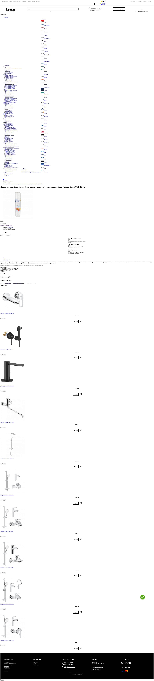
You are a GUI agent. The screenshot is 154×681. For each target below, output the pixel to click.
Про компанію (5, 1)
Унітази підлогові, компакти (11, 90)
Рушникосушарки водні (10, 144)
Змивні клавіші (8, 101)
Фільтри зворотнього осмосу (11, 169)
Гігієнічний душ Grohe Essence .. (7, 349)
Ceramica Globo (47, 54)
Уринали (4, 122)
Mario (45, 113)
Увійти (145, 1)
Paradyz (45, 139)
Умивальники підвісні (9, 84)
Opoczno (46, 132)
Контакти (38, 1)
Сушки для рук (8, 140)
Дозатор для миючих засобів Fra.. (7, 386)
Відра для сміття (8, 139)
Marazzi (45, 110)
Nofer (45, 126)
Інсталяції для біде (9, 97)
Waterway (46, 172)
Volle (45, 168)
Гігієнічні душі (8, 73)
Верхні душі (7, 69)
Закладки (133, 1)
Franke (45, 80)
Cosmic (45, 58)
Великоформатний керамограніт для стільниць (31, 172)
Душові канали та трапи (8, 113)
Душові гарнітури (9, 72)
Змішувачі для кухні (9, 79)
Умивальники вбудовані (10, 86)
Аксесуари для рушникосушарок (12, 145)
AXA (45, 41)
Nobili (45, 123)
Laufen (45, 106)
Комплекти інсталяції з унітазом (9, 102)
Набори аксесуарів (9, 141)
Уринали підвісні (8, 123)
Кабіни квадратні (8, 104)
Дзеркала (7, 126)
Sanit (45, 155)
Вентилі (7, 162)
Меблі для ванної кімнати (8, 124)
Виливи (7, 161)
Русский (103, 4)
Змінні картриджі (8, 170)
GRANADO (46, 87)
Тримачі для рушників (9, 131)
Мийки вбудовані (8, 165)
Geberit (45, 84)
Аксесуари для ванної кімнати (9, 127)
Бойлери (4, 172)
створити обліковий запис (18, 283)
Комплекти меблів (9, 125)
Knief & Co (46, 103)
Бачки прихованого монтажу (11, 100)
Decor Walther (47, 61)
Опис (4, 257)
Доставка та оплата (16, 1)
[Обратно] (3, 680)
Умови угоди (24, 1)
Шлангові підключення (10, 150)
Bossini (45, 48)
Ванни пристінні (8, 115)
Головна (6, 17)
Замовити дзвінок (118, 8)
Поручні (7, 136)
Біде (4, 118)
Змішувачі (5, 74)
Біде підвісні (7, 120)
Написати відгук (8, 225)
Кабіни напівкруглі (9, 106)
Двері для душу (8, 110)
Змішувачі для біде (9, 80)
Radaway (46, 145)
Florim (45, 77)
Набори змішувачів (9, 75)
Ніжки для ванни (8, 157)
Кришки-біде (8, 93)
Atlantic (45, 35)
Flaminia (46, 74)
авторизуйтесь (8, 283)
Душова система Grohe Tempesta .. (7, 458)
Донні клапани (8, 160)
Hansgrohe (46, 93)
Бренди (29, 1)
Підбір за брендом (36, 664)
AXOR (45, 45)
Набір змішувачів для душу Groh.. (7, 640)
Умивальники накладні (10, 87)
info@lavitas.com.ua (94, 10)
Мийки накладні (8, 166)
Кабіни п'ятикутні (9, 107)
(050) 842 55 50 (69, 664)
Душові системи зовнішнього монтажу (13, 67)
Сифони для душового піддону (11, 163)
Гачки (6, 132)
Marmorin (46, 116)
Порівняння (139, 1)
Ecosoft (45, 67)
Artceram (46, 32)
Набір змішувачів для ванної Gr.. (7, 495)
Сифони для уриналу (9, 153)
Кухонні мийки (6, 164)
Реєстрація (150, 1)
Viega (45, 162)
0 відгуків (2, 225)
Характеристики (6, 258)
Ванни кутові (8, 117)
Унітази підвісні (8, 91)
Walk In (6, 109)
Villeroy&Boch (47, 165)
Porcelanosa (46, 142)
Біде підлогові (8, 119)
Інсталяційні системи (7, 94)
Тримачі (7, 137)
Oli (44, 129)
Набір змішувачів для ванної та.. (7, 604)
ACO (45, 22)
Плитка (24, 168)
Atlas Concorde (47, 38)
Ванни (4, 114)
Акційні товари (7, 668)
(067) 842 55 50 (95, 9)
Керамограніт (24, 169)
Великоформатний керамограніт (28, 170)
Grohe (45, 90)
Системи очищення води (8, 168)
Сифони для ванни (9, 155)
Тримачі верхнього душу (10, 152)
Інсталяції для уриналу (10, 99)
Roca (45, 152)
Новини (33, 1)
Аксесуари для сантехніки (8, 147)
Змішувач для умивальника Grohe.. (7, 313)
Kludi (45, 100)
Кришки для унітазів (9, 92)
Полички (7, 134)
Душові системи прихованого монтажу (13, 68)
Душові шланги (8, 158)
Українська (103, 3)
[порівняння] (3, 221)
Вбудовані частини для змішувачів (12, 148)
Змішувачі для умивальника (11, 76)
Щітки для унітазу (9, 138)
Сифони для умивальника (10, 154)
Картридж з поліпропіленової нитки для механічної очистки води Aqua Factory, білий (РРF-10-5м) (23, 183)
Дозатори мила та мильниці (11, 129)
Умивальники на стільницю (11, 85)
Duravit (45, 64)
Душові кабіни (6, 103)
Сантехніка (6, 65)
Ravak (45, 149)
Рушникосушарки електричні (11, 143)
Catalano (46, 51)
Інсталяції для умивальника (11, 98)
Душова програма (6, 66)
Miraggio (46, 119)
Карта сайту (6, 667)
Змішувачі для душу (9, 78)
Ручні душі (7, 71)
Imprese (45, 97)
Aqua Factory (46, 25)
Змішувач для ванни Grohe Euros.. (7, 422)
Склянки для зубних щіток (10, 128)
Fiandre (45, 71)
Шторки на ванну (9, 111)
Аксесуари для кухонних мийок (11, 167)
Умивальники (6, 83)
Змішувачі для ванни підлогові (11, 81)
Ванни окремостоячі (9, 116)
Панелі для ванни (9, 149)
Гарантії (10, 1)
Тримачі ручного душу (10, 151)
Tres (45, 158)
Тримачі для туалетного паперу (11, 130)
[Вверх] (1, 680)
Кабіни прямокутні (9, 105)
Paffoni (45, 136)
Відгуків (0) (5, 259)
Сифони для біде (8, 156)
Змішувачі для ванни (9, 77)
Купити (8, 235)
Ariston (45, 28)
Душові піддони (8, 112)
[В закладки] (1, 221)
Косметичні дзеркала (9, 135)
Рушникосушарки (6, 142)
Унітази (4, 89)
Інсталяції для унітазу (9, 96)
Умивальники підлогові (10, 88)
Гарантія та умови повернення (10, 663)
